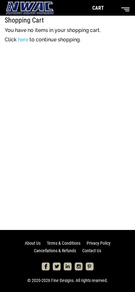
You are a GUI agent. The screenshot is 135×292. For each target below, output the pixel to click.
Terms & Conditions (63, 243)
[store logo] (30, 8)
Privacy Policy (99, 243)
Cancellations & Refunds (55, 250)
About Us (32, 243)
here (23, 40)
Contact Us (91, 250)
